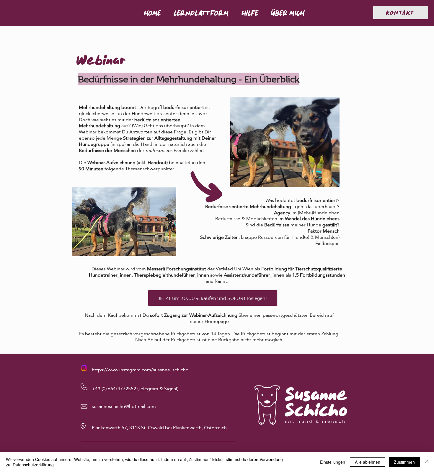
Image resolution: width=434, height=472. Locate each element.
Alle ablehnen (367, 462)
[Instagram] (84, 368)
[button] (201, 13)
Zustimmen (404, 462)
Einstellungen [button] (332, 462)
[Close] (426, 462)
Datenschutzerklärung (33, 465)
